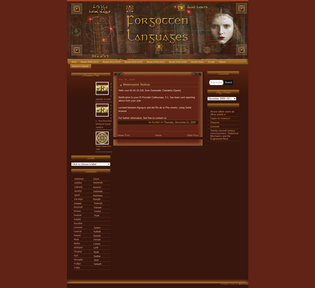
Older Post (192, 135)
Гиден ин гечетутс (220, 118)
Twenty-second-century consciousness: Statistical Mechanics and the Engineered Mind (224, 134)
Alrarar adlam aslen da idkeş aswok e (222, 113)
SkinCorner (243, 284)
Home (158, 135)
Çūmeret (214, 126)
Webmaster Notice (136, 84)
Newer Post (124, 135)
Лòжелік (214, 122)
